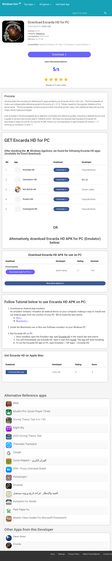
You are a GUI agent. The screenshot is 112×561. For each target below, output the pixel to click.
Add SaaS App (62, 4)
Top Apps (29, 4)
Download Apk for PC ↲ (20, 272)
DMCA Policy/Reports (91, 554)
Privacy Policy (73, 554)
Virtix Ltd (46, 26)
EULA (52, 554)
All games (45, 4)
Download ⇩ (59, 54)
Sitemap (61, 554)
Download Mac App (16, 372)
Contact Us (107, 554)
